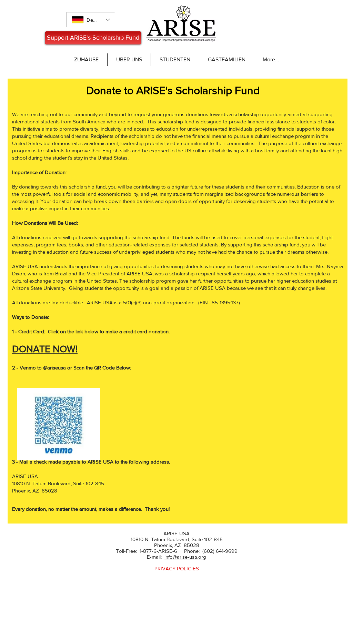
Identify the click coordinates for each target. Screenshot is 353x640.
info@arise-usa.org (185, 557)
